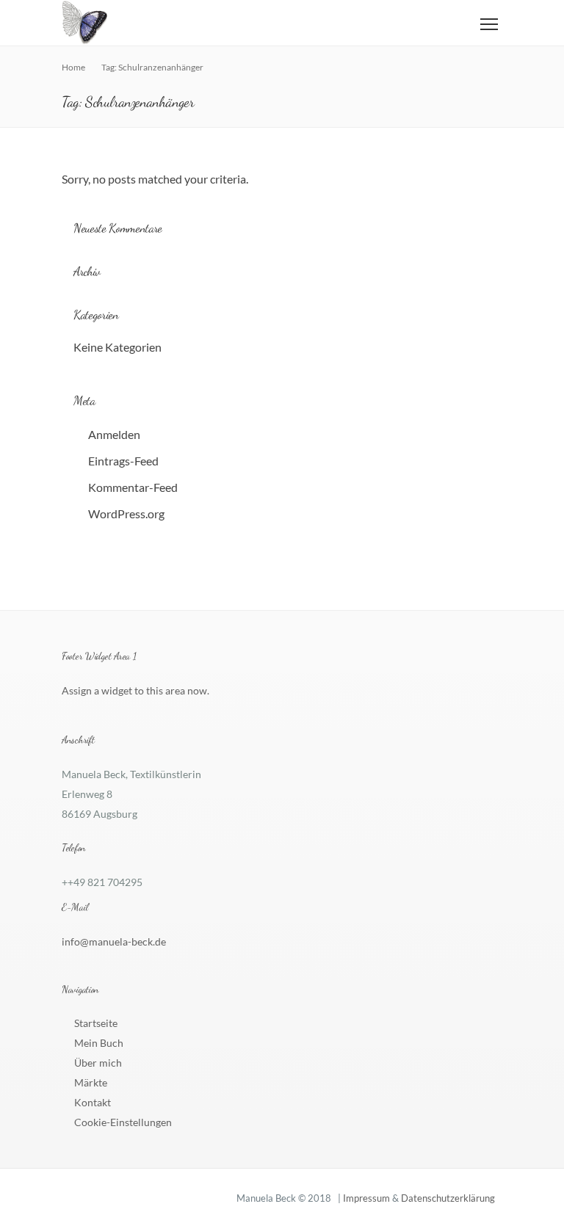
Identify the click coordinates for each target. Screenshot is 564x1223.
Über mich (98, 1062)
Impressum (366, 1198)
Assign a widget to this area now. (135, 690)
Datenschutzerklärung (448, 1198)
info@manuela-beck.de (114, 941)
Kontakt (92, 1102)
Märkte (90, 1082)
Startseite (96, 1023)
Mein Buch (98, 1043)
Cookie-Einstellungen (123, 1122)
